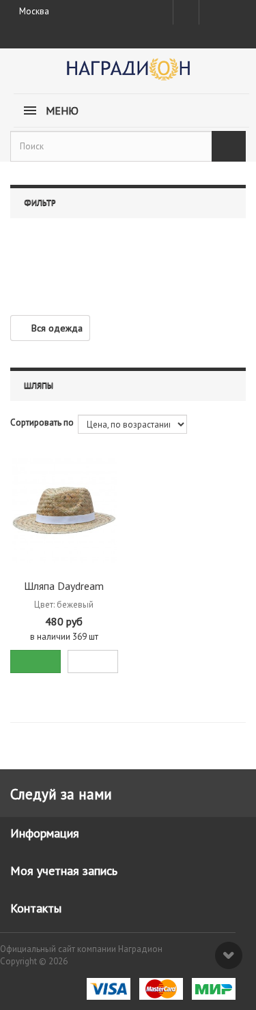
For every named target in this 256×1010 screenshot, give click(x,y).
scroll (228, 955)
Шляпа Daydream (64, 586)
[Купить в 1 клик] (93, 661)
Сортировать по (42, 422)
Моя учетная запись (63, 870)
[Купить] (35, 661)
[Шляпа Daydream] (64, 510)
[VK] (211, 12)
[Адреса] (186, 12)
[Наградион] (128, 74)
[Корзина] (234, 9)
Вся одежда (57, 328)
